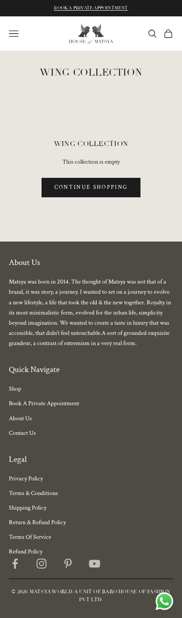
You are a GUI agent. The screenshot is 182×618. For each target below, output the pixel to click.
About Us (20, 418)
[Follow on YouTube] (94, 563)
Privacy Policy (26, 479)
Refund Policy (25, 552)
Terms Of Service (30, 537)
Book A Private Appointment (91, 8)
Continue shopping (91, 187)
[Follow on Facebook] (15, 563)
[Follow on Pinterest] (68, 563)
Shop (15, 389)
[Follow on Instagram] (41, 563)
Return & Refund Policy (37, 522)
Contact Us (22, 433)
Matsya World (51, 592)
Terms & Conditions (33, 493)
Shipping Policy (27, 508)
